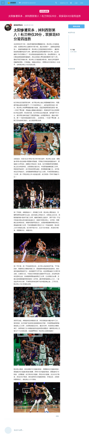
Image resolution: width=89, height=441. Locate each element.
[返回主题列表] (3, 3)
